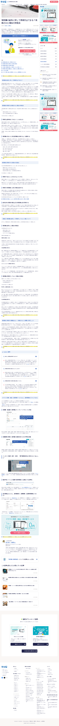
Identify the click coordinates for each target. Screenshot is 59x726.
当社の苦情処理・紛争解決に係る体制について (52, 707)
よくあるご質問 (5, 70)
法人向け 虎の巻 (28, 672)
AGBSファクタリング (17, 703)
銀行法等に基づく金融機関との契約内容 (52, 697)
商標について (49, 689)
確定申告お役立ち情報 (40, 684)
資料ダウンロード (18, 644)
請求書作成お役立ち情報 (40, 687)
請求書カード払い (16, 697)
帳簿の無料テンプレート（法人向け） (41, 703)
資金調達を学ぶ (39, 693)
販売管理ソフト (16, 691)
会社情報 (15, 668)
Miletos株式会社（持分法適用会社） (52, 681)
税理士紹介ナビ (28, 679)
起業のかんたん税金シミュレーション (30, 685)
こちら (30, 54)
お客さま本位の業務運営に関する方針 (52, 703)
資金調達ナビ (27, 681)
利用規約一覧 (31, 721)
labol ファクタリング (17, 701)
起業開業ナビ (27, 678)
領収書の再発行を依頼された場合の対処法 (10, 63)
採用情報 (15, 671)
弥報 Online (38, 694)
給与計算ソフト (16, 688)
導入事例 (15, 710)
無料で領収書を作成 (27, 50)
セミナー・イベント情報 (40, 681)
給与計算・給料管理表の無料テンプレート (41, 708)
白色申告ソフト (16, 685)
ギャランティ (16, 704)
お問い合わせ (38, 721)
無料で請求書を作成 (54, 1)
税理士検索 (27, 696)
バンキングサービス (16, 695)
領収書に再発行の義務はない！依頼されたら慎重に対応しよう (13, 68)
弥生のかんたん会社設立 (29, 690)
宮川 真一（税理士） (8, 25)
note (48, 668)
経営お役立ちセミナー (29, 699)
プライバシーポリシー (26, 721)
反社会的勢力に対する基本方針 (52, 690)
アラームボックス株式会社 (51, 678)
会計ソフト (15, 682)
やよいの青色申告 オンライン (27, 487)
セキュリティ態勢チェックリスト (52, 687)
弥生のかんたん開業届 (29, 693)
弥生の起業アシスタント (29, 687)
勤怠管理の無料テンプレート (40, 710)
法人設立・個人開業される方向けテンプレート (41, 713)
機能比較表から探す (16, 678)
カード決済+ (15, 698)
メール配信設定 (43, 721)
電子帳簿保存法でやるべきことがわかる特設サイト (41, 674)
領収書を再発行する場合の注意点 (8, 65)
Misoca (32, 402)
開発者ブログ (49, 674)
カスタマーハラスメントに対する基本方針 (52, 692)
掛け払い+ (15, 700)
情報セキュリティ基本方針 (51, 686)
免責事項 (35, 721)
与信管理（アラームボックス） (30, 700)
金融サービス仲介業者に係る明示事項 (52, 705)
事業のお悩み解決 (28, 668)
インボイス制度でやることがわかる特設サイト (41, 671)
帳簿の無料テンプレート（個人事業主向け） (41, 705)
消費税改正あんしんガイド (40, 677)
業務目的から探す (16, 675)
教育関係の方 (4, 675)
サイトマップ (16, 721)
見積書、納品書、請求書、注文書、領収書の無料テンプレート (41, 700)
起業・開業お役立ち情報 (40, 690)
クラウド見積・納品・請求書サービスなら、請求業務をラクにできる (14, 72)
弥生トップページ (5, 669)
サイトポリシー (20, 721)
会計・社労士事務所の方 (6, 672)
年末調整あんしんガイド (40, 675)
